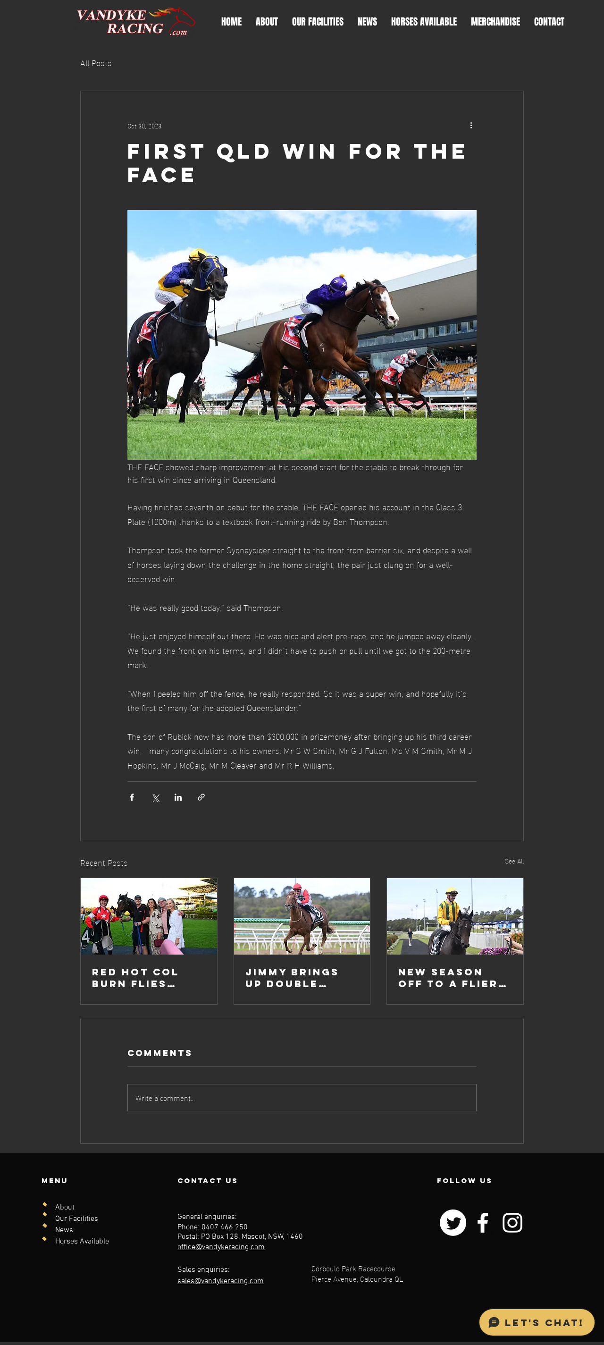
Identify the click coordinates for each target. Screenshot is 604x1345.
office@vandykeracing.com (221, 1247)
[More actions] (471, 125)
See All (514, 860)
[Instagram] (512, 1223)
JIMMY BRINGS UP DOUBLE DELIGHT (292, 978)
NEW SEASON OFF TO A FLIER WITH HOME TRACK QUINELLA (454, 978)
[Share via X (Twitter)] (155, 797)
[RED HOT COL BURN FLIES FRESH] (149, 916)
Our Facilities (76, 1219)
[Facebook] (483, 1223)
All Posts (96, 62)
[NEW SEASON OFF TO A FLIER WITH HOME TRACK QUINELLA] (455, 916)
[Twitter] (453, 1223)
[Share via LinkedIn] (178, 797)
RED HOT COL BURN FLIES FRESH (135, 978)
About (65, 1207)
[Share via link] (201, 797)
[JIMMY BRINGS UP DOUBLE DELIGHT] (302, 916)
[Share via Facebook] (131, 797)
